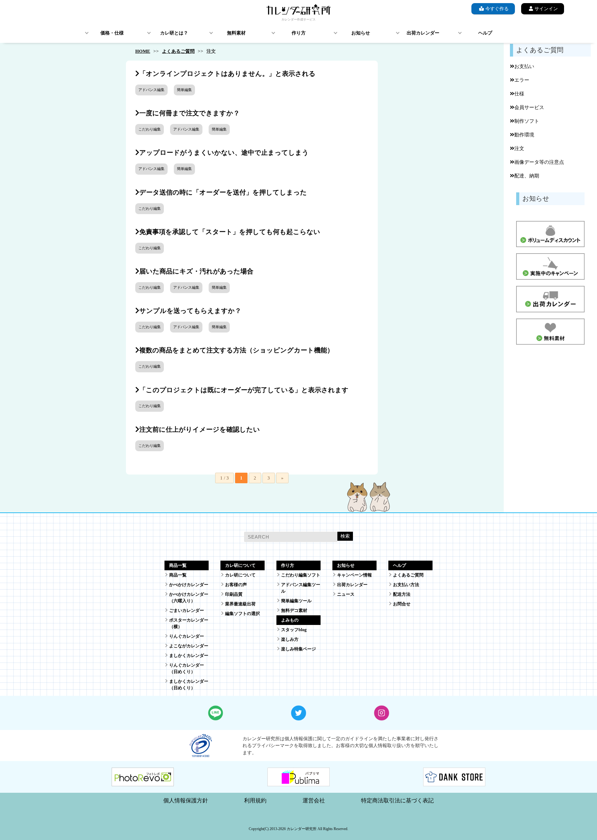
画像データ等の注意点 (539, 162)
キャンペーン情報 (354, 575)
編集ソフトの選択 (242, 613)
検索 (345, 536)
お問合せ (401, 604)
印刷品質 (234, 594)
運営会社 (314, 800)
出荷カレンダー (423, 32)
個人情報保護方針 (185, 800)
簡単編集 (184, 90)
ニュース (345, 594)
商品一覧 (178, 575)
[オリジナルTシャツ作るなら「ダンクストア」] (454, 782)
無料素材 (236, 32)
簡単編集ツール (296, 601)
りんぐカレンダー (186, 636)
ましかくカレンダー (188, 655)
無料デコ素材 (294, 610)
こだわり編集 (149, 129)
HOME (142, 51)
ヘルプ (485, 32)
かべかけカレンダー (188, 584)
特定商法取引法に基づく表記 (397, 800)
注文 (519, 148)
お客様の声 (236, 584)
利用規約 (255, 800)
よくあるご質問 (178, 51)
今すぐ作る (497, 8)
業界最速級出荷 (240, 604)
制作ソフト (526, 121)
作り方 (299, 32)
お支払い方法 (406, 584)
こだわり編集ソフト (300, 575)
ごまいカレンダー (186, 610)
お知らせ (360, 32)
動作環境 (524, 134)
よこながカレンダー (188, 646)
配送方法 (401, 594)
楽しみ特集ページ (298, 649)
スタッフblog (294, 629)
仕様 (519, 93)
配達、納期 (526, 175)
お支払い (524, 66)
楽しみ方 (289, 639)
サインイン (546, 8)
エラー (521, 80)
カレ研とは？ (174, 32)
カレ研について (240, 575)
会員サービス (529, 107)
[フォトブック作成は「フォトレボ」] (143, 782)
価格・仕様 (112, 32)
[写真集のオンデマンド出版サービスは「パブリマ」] (298, 782)
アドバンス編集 (151, 90)
